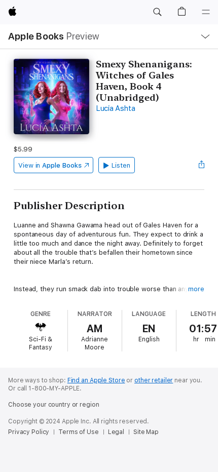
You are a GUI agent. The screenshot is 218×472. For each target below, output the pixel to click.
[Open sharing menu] (201, 165)
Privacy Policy (28, 432)
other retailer (153, 380)
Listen (121, 165)
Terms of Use (78, 432)
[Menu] (206, 12)
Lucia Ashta (115, 108)
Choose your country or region (53, 404)
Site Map (146, 432)
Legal (116, 432)
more (196, 289)
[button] (157, 12)
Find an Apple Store (96, 380)
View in (50, 165)
